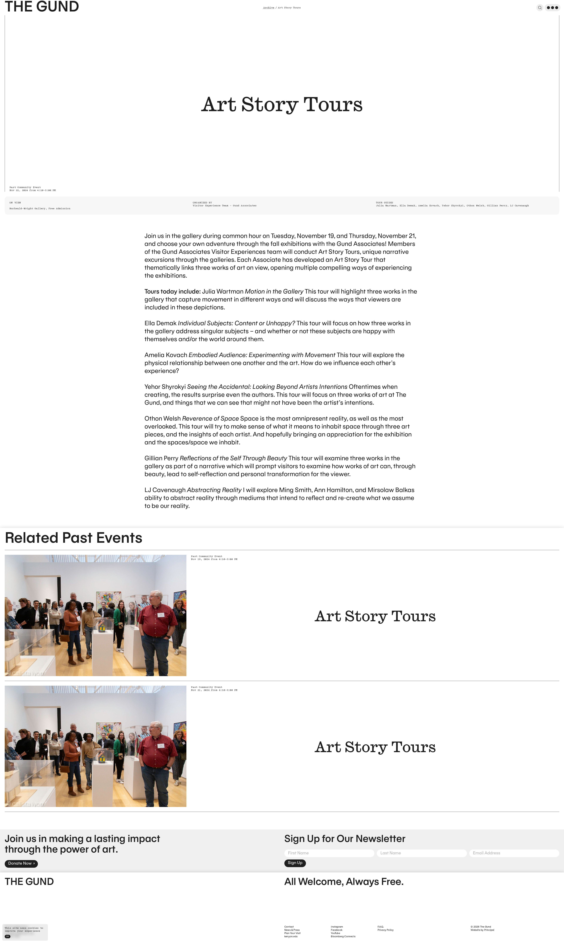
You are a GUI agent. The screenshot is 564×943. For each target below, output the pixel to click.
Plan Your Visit (292, 933)
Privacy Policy (386, 930)
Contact (289, 927)
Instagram (337, 927)
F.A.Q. (381, 927)
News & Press (292, 930)
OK (7, 936)
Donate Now (20, 863)
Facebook (336, 930)
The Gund (42, 7)
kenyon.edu (291, 937)
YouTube (335, 933)
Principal (489, 930)
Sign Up (295, 863)
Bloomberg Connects (343, 937)
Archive (268, 7)
